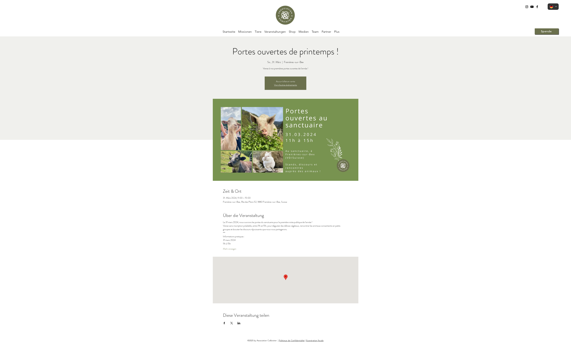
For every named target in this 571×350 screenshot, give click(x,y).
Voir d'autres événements (285, 85)
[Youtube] (532, 7)
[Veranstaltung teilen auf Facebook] (224, 323)
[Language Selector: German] (553, 6)
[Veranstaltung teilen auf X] (231, 323)
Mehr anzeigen (229, 248)
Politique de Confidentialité (292, 340)
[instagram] (527, 7)
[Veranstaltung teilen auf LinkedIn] (238, 323)
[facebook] (537, 7)
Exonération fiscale (315, 340)
